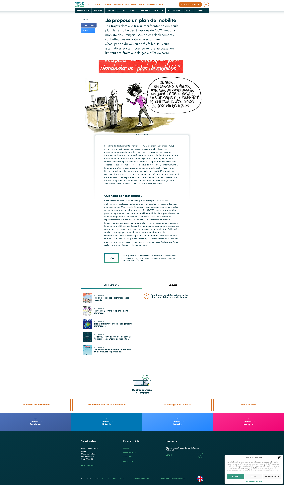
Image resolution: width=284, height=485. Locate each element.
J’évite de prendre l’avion (36, 404)
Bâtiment (98, 10)
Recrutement (128, 452)
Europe (133, 10)
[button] (279, 458)
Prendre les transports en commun (107, 404)
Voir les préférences (271, 476)
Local (188, 10)
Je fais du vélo (248, 404)
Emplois (110, 10)
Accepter (235, 476)
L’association (92, 4)
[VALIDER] (200, 455)
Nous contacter (88, 466)
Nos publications (154, 4)
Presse (126, 448)
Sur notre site (111, 284)
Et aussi (173, 284)
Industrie (158, 10)
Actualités (128, 457)
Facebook (89, 25)
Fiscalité (145, 10)
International (174, 10)
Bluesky (89, 30)
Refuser (253, 476)
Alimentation (83, 10)
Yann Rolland (106, 479)
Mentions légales (141, 479)
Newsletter (128, 461)
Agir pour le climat (133, 4)
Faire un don (191, 4)
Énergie (122, 10)
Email (169, 455)
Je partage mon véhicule (177, 404)
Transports (201, 10)
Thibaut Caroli (118, 479)
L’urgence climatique (112, 4)
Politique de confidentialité (254, 481)
